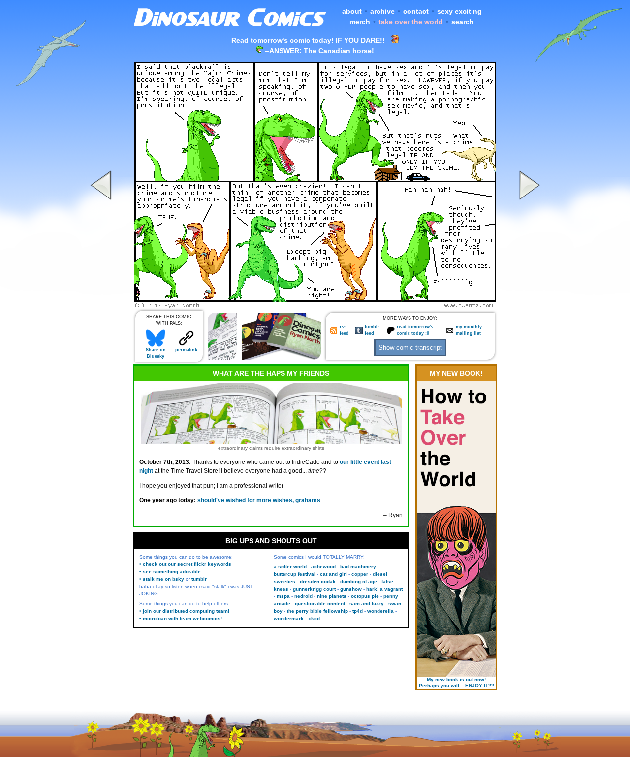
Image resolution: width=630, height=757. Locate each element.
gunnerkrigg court (314, 589)
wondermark (289, 618)
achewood (323, 566)
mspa (283, 596)
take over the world (410, 22)
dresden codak (318, 581)
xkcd (314, 618)
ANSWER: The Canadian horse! (321, 51)
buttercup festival (294, 574)
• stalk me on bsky (161, 579)
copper (359, 574)
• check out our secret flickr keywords (185, 564)
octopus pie (365, 596)
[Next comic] (528, 306)
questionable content (320, 603)
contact (416, 11)
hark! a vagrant (384, 589)
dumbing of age (358, 581)
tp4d (357, 611)
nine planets (331, 596)
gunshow (351, 589)
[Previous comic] (102, 306)
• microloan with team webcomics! (180, 618)
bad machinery (358, 566)
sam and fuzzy (366, 603)
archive (382, 11)
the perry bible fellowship (317, 611)
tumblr (199, 579)
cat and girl (333, 574)
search (462, 22)
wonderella (380, 611)
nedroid (303, 596)
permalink (186, 349)
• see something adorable (170, 571)
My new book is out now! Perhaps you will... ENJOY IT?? (456, 682)
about (352, 11)
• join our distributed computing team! (184, 611)
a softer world (290, 566)
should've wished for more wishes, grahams (258, 500)
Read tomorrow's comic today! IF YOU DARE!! (308, 40)
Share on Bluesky (156, 353)
